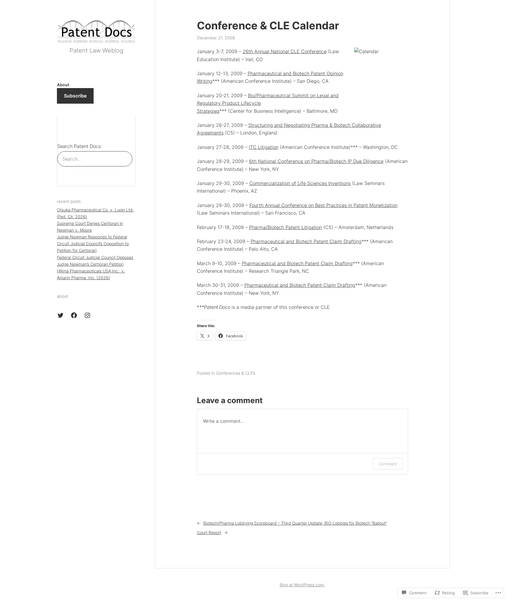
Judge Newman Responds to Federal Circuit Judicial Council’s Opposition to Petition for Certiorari (93, 243)
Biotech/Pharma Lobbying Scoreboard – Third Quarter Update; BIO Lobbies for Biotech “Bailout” (295, 523)
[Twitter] (60, 315)
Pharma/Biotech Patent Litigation (285, 227)
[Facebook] (73, 315)
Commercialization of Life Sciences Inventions (300, 183)
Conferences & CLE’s (235, 373)
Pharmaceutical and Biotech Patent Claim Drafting (306, 241)
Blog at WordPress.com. (302, 584)
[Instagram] (87, 315)
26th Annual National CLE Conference (285, 51)
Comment (387, 463)
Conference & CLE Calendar (268, 25)
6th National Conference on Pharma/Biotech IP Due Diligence (316, 161)
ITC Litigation (263, 147)
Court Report (209, 532)
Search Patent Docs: (79, 146)
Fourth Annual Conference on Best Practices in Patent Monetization (323, 205)
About (63, 84)
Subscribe (75, 96)
